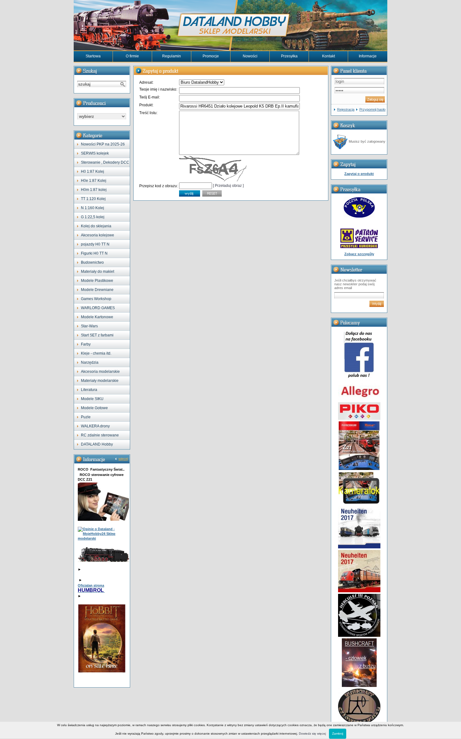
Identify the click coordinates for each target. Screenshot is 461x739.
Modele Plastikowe (97, 280)
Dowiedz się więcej (312, 733)
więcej (123, 459)
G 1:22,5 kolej (92, 217)
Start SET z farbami (97, 335)
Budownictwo (92, 262)
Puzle (86, 417)
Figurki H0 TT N (94, 253)
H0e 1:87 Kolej (93, 180)
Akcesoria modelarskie (100, 371)
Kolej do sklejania (96, 226)
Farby (86, 344)
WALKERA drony (95, 426)
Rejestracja (345, 109)
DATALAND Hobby (97, 444)
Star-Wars (89, 326)
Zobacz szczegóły (359, 254)
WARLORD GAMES (98, 308)
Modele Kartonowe (97, 317)
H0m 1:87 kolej (94, 189)
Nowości (250, 56)
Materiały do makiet (97, 271)
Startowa (93, 56)
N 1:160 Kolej (92, 208)
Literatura (89, 390)
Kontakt (328, 56)
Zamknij (337, 733)
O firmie (132, 56)
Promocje (211, 56)
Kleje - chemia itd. (96, 353)
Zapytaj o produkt (359, 174)
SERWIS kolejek (95, 153)
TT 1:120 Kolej (93, 199)
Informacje (368, 56)
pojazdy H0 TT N (95, 244)
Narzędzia (89, 362)
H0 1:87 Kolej (92, 171)
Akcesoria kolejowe (97, 235)
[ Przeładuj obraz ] (228, 185)
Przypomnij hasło (372, 109)
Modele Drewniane (97, 290)
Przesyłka (289, 56)
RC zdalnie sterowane (100, 435)
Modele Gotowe (94, 408)
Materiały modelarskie (100, 380)
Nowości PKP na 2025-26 (103, 144)
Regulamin (171, 56)
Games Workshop (96, 299)
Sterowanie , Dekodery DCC (105, 162)
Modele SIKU (92, 399)
